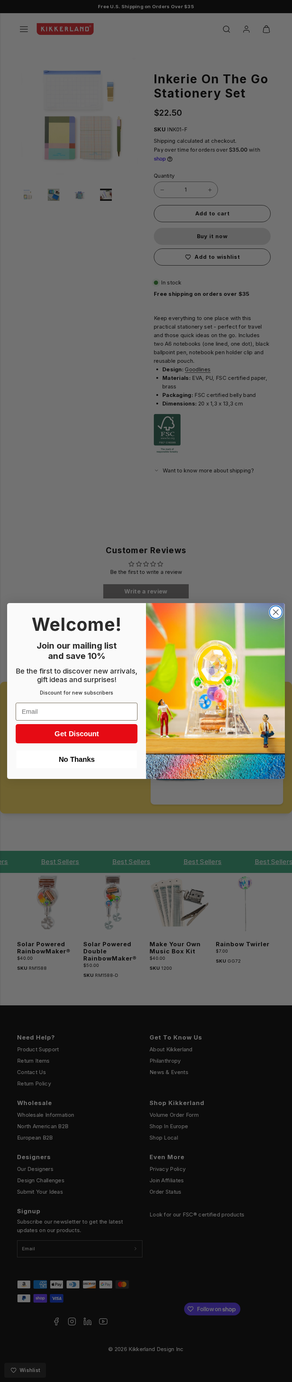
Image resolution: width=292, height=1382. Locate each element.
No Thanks (77, 759)
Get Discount (76, 734)
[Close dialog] (276, 612)
